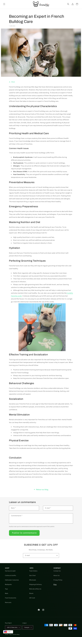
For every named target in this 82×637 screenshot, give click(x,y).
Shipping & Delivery (35, 584)
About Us (57, 575)
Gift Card (32, 598)
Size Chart (32, 575)
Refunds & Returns (35, 589)
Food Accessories (10, 598)
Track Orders (33, 571)
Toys (6, 589)
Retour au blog (42, 489)
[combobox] (8, 631)
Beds (6, 593)
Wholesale (32, 580)
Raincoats (8, 602)
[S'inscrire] (56, 555)
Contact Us (57, 571)
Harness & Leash (10, 571)
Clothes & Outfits (10, 575)
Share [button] (13, 82)
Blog (55, 584)
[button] (4, 4)
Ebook (31, 593)
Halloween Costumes (12, 580)
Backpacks (8, 584)
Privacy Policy (58, 580)
